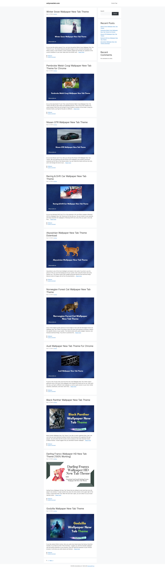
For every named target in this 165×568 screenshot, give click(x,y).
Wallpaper (50, 55)
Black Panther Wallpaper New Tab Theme (68, 400)
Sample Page (114, 3)
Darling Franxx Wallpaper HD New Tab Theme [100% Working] (66, 455)
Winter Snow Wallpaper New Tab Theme (67, 11)
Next (51, 560)
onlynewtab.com (53, 3)
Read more (81, 52)
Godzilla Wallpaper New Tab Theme (65, 508)
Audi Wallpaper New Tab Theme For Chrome (69, 346)
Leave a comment (52, 57)
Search (102, 11)
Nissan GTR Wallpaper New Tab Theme (67, 122)
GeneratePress (90, 566)
